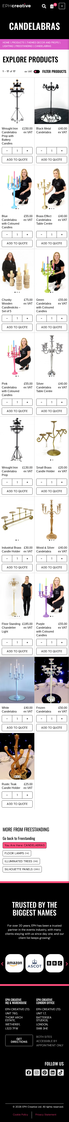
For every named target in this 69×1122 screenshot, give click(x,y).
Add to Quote (17, 160)
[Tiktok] (61, 1072)
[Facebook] (29, 1072)
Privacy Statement (45, 1114)
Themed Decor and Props (43, 42)
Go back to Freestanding (19, 838)
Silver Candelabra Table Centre (44, 387)
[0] (52, 6)
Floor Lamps (17, 853)
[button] (2, 964)
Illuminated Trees (21, 861)
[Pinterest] (45, 1072)
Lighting (8, 46)
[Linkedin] (53, 1072)
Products (18, 42)
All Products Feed (36, 1087)
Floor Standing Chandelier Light (11, 627)
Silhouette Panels (22, 869)
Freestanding (23, 46)
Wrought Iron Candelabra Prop (10, 471)
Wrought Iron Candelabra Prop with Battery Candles (10, 136)
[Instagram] (37, 1072)
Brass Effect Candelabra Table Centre (44, 220)
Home (6, 42)
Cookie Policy (20, 1114)
